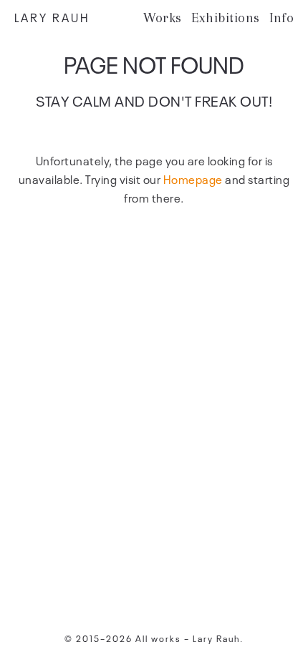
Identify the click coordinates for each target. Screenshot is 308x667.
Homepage (193, 179)
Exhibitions (225, 18)
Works (162, 18)
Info (281, 18)
